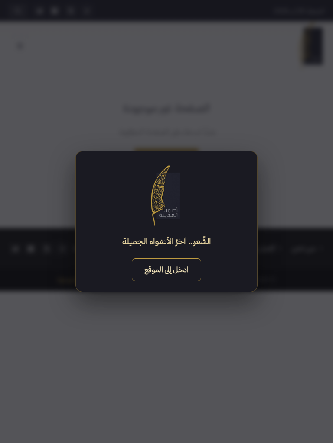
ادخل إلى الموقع (166, 269)
